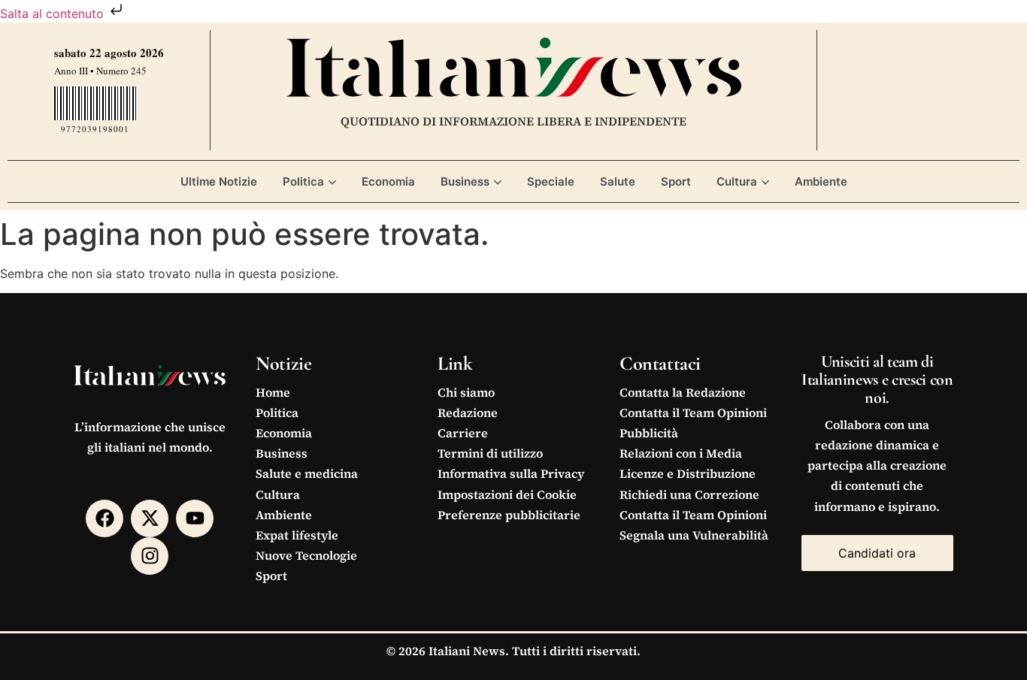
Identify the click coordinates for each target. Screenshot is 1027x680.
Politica (303, 181)
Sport (676, 181)
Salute (617, 181)
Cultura (736, 181)
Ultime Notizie (218, 181)
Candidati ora (877, 553)
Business (465, 181)
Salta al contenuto (54, 13)
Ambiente (821, 181)
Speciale (550, 181)
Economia (388, 181)
